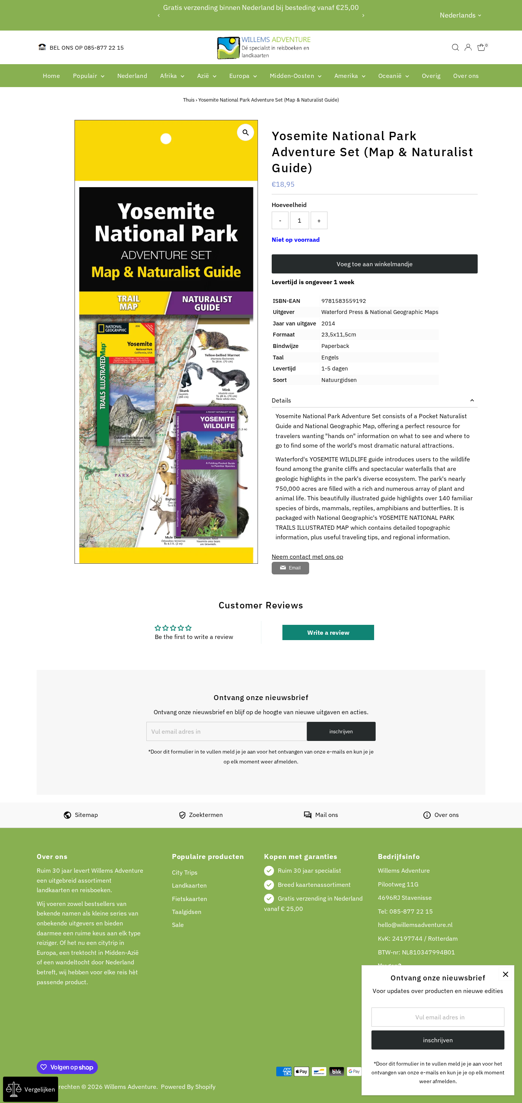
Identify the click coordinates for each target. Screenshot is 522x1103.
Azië (204, 75)
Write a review (328, 632)
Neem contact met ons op (307, 556)
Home (51, 75)
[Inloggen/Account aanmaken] (468, 47)
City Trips (185, 872)
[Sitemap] (67, 816)
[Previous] (158, 15)
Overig (431, 75)
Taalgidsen (186, 911)
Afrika (169, 75)
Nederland (132, 75)
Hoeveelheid (289, 205)
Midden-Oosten (293, 75)
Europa (240, 75)
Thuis (189, 100)
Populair (86, 75)
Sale (178, 924)
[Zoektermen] (182, 816)
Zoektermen (206, 814)
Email (295, 568)
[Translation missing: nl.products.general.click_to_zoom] (245, 132)
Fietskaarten (189, 898)
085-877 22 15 (411, 911)
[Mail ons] (307, 816)
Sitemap (86, 814)
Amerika (347, 75)
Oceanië (391, 75)
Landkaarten (189, 885)
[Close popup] (505, 974)
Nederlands (458, 15)
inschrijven (341, 731)
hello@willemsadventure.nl (415, 924)
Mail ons (326, 814)
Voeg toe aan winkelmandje (375, 264)
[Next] (363, 15)
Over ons (466, 75)
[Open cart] (481, 47)
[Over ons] (427, 816)
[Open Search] (455, 47)
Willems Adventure (130, 1086)
